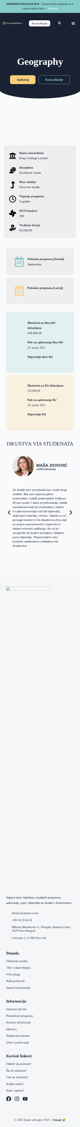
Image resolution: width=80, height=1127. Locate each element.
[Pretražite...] (59, 23)
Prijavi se (53, 8)
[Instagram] (16, 1098)
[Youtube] (25, 1098)
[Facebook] (8, 1098)
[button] (73, 23)
